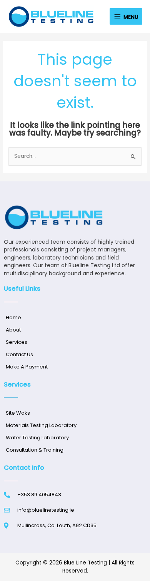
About (13, 329)
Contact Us (19, 354)
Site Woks (18, 413)
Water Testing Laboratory (37, 437)
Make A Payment (27, 366)
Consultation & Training (34, 450)
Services (16, 342)
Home (13, 317)
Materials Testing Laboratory (41, 425)
